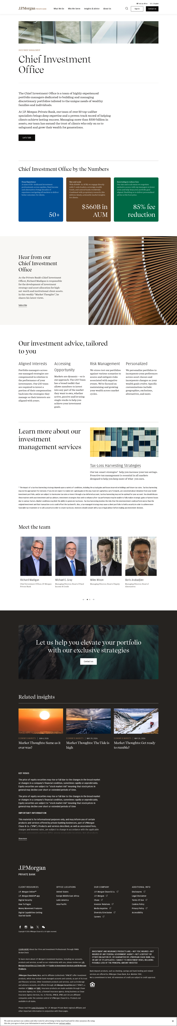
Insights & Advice (92, 9)
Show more (23, 839)
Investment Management (29, 50)
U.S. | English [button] (154, 3)
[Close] (173, 1021)
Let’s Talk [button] (27, 138)
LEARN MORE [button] (24, 949)
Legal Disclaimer (37, 1008)
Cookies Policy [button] (138, 904)
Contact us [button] (152, 9)
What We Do (59, 9)
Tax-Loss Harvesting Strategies (115, 466)
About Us (107, 9)
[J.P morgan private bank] (32, 9)
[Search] (126, 9)
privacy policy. (65, 1023)
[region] (88, 1021)
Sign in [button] (137, 9)
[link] (41, 721)
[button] (141, 4)
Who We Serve (74, 9)
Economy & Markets (27, 738)
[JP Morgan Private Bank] (32, 873)
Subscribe (23, 305)
